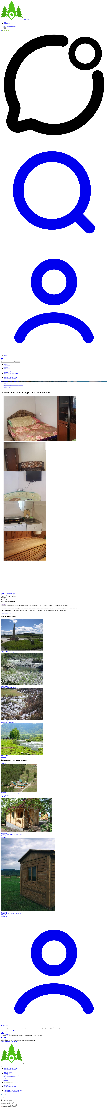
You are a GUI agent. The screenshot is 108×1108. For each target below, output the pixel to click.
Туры (5, 22)
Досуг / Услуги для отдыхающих (12, 1074)
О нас (5, 1078)
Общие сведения (8, 1083)
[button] (54, 245)
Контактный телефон (6, 1102)
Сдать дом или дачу (8, 1087)
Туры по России (8, 1072)
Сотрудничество (8, 368)
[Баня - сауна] (25, 560)
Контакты (6, 367)
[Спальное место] (40, 441)
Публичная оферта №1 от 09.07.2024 (13, 1090)
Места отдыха (14, 381)
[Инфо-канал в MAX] (3, 1038)
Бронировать (4, 604)
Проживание (7, 23)
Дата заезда (3, 1103)
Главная (5, 364)
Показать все (4, 763)
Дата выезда (4, 1105)
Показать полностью (6, 613)
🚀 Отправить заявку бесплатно (8, 1106)
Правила (6, 1085)
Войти (5, 355)
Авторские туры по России (10, 370)
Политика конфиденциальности (9, 1041)
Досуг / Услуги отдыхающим (11, 373)
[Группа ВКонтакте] (2, 1038)
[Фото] (25, 470)
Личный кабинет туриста (10, 378)
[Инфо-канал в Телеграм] (5, 1038)
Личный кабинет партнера (10, 377)
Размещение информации (10, 1086)
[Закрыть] (1, 1099)
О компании (7, 365)
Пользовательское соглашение (11, 1091)
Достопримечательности (10, 26)
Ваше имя (3, 1100)
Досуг (5, 24)
